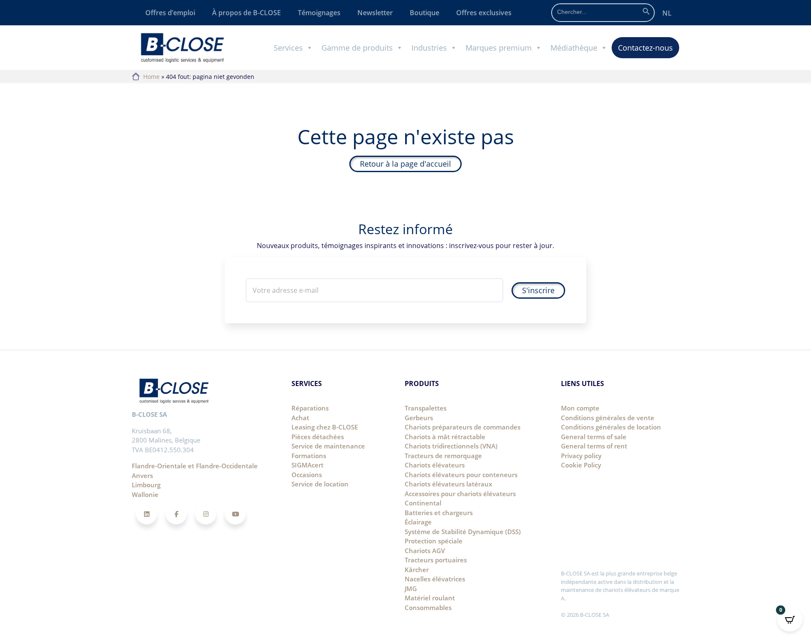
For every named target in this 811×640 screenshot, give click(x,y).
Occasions (306, 474)
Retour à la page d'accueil (405, 164)
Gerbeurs (419, 417)
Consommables (428, 607)
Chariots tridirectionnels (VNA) (451, 446)
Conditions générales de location (611, 427)
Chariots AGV (425, 550)
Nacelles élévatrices (435, 579)
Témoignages (319, 12)
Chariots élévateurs (435, 465)
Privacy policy (581, 455)
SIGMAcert (307, 465)
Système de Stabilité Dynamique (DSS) (463, 531)
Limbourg (146, 485)
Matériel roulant (430, 598)
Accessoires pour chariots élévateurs (460, 493)
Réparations (310, 408)
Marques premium (498, 48)
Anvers (142, 475)
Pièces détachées (317, 436)
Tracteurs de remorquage (443, 455)
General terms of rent (594, 446)
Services (288, 48)
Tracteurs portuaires (436, 560)
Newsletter (375, 12)
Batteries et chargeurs (439, 512)
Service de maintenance (328, 446)
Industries (429, 48)
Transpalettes (425, 408)
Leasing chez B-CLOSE (324, 427)
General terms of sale (593, 436)
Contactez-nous (645, 48)
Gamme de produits (357, 48)
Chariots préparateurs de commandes (462, 427)
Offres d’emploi (170, 12)
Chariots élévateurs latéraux (448, 484)
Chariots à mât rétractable (445, 436)
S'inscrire (538, 290)
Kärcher (417, 569)
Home (151, 77)
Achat (300, 417)
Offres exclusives (484, 12)
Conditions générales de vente (607, 417)
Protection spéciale (434, 541)
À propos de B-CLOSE (246, 12)
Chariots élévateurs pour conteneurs (461, 474)
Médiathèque (573, 48)
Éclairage (418, 522)
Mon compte (580, 408)
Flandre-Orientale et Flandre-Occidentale (195, 466)
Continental (423, 503)
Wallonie (145, 494)
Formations (308, 455)
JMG (411, 588)
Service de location (319, 484)
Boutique (424, 12)
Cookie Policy (581, 465)
